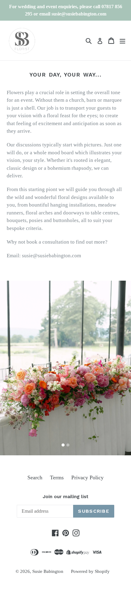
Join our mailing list (65, 496)
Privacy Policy (87, 477)
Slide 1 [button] (63, 445)
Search (34, 477)
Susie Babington (47, 571)
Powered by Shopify (90, 571)
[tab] (63, 445)
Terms (57, 477)
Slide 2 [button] (67, 445)
